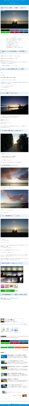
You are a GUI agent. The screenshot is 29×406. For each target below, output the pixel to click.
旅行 (25, 336)
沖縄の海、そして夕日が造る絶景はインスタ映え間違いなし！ (14, 38)
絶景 (10, 337)
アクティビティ (9, 336)
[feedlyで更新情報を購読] (7, 347)
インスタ (13, 336)
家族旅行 (22, 336)
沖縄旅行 (4, 337)
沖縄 (1, 337)
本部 (27, 336)
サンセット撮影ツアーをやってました (11, 41)
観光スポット (18, 337)
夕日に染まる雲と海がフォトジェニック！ (13, 43)
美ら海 (12, 337)
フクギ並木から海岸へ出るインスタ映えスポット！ (13, 42)
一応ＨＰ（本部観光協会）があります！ (13, 298)
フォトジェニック (16, 336)
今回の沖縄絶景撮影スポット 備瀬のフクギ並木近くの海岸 (14, 47)
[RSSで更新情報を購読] (21, 347)
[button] (23, 32)
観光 (14, 337)
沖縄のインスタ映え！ (3, 336)
